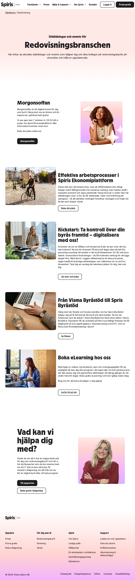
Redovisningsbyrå (46, 538)
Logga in (107, 4)
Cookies (108, 574)
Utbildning (10, 12)
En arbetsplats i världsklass (82, 552)
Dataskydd (65, 574)
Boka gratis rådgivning (31, 490)
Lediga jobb (75, 543)
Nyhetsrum (74, 561)
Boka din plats (68, 208)
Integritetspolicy (82, 574)
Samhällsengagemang (80, 557)
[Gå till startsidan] (10, 4)
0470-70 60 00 (69, 392)
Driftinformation (108, 548)
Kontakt (93, 4)
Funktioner (32, 4)
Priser (47, 4)
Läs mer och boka (70, 276)
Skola (40, 548)
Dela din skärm (107, 543)
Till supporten (27, 483)
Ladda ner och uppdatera (113, 538)
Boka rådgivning (13, 548)
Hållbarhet (74, 548)
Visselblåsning (122, 574)
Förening (41, 543)
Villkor (97, 574)
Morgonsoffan (27, 141)
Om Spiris (79, 4)
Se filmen (65, 336)
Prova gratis (125, 4)
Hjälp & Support (60, 4)
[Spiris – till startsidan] (67, 518)
